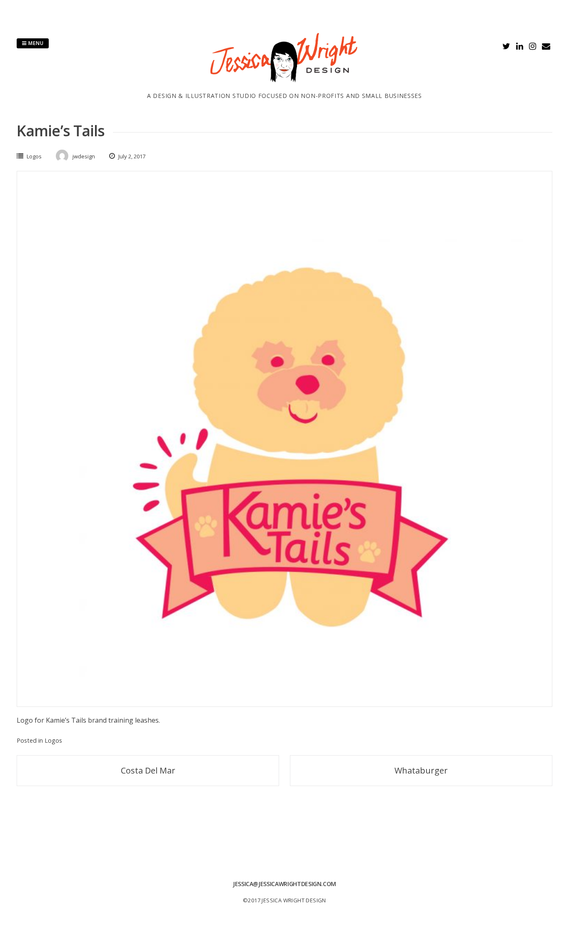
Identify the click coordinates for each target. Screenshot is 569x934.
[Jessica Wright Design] (284, 86)
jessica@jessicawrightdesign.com (284, 884)
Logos (34, 156)
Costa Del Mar (148, 770)
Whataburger (421, 770)
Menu (35, 43)
